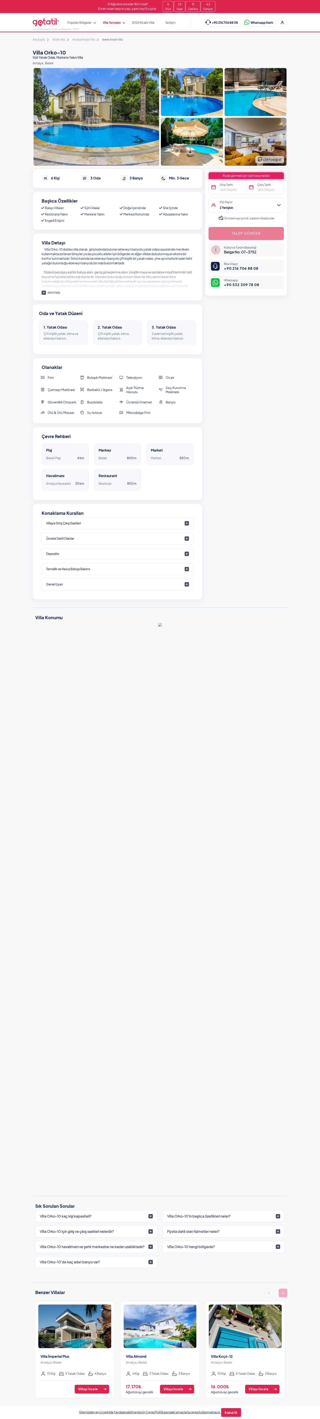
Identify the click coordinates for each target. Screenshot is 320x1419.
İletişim (170, 22)
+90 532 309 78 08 (241, 284)
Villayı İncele (88, 1389)
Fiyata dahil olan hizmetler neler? (193, 1231)
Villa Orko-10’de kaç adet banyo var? (70, 1262)
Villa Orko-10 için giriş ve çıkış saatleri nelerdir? (77, 1231)
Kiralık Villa (58, 39)
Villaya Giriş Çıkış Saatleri (63, 523)
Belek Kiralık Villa (112, 39)
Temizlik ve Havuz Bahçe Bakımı (68, 569)
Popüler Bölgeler (79, 22)
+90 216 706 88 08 (241, 268)
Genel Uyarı (54, 584)
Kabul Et (231, 1412)
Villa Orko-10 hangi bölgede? (191, 1246)
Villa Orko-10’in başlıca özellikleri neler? (199, 1216)
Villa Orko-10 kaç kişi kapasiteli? (65, 1216)
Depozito (52, 554)
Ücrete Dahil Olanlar (60, 538)
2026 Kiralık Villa (143, 22)
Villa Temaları (112, 22)
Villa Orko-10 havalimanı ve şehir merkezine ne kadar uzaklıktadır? (92, 1246)
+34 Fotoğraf (272, 159)
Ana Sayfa (39, 39)
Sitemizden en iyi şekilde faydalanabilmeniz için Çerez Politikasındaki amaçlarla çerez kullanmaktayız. (150, 1412)
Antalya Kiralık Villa (83, 39)
